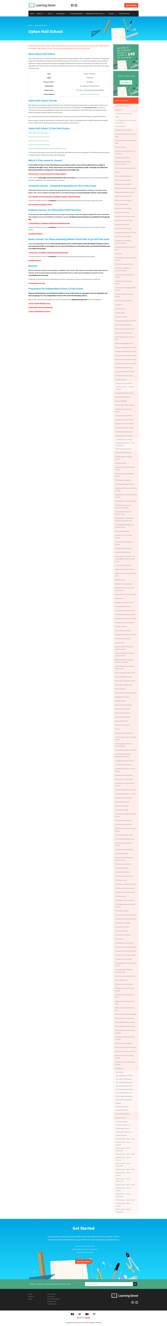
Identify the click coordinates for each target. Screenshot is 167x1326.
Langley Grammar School (123, 548)
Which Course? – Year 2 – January (123, 1143)
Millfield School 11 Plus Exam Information (125, 589)
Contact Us (119, 305)
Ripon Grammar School (123, 713)
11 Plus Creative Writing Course (39, 303)
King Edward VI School (122, 531)
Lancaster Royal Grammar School (123, 543)
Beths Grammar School (123, 180)
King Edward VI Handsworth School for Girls (124, 526)
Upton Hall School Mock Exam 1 (38, 133)
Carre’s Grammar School (123, 236)
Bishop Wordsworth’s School (124, 192)
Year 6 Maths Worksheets (124, 1100)
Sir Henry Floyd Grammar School (126, 750)
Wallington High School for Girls (124, 996)
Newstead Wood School (123, 606)
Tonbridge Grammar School (124, 943)
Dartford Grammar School (123, 333)
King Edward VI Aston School (124, 484)
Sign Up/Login (131, 5)
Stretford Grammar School (124, 849)
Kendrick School (120, 463)
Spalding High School (122, 802)
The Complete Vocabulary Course (40, 204)
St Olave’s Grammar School (124, 835)
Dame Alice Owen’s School (123, 325)
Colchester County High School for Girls (125, 289)
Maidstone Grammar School (124, 569)
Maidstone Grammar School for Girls (125, 574)
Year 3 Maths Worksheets (124, 1079)
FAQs (117, 117)
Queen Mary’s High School (123, 685)
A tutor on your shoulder (124, 113)
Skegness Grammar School (124, 775)
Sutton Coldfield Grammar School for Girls (124, 859)
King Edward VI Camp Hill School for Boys (126, 489)
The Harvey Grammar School (124, 888)
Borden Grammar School (123, 196)
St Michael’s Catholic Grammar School (125, 829)
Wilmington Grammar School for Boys (125, 1031)
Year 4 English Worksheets (124, 1082)
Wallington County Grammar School (124, 989)
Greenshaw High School (123, 397)
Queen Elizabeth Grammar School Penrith (124, 648)
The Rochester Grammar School (125, 919)
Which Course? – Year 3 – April (125, 1154)
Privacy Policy (119, 643)
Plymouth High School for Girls (125, 635)
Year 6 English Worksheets (124, 1096)
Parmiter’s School (121, 626)
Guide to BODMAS (121, 401)
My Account (119, 598)
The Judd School (120, 896)
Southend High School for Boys (125, 790)
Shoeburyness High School (124, 733)
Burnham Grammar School (124, 220)
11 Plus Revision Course (36, 283)
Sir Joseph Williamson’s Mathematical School (123, 755)
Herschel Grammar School (124, 416)
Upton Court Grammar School (125, 976)
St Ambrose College (121, 806)
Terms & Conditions (121, 868)
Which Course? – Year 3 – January (123, 1158)
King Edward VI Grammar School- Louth (123, 513)
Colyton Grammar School (123, 301)
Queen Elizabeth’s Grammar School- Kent (124, 667)
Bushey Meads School (122, 224)
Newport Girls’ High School (124, 602)
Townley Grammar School (123, 959)
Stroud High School (121, 853)
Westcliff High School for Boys (125, 1022)
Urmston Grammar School (124, 984)
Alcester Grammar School (123, 130)
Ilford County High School (123, 432)
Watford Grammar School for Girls (125, 1009)
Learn (50, 14)
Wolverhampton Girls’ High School (124, 1056)
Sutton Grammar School (123, 864)
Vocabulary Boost (34, 260)
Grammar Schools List (123, 1125)
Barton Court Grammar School (125, 168)
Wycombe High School (122, 1114)
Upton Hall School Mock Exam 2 (38, 137)
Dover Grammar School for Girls (125, 359)
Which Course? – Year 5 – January (123, 1189)
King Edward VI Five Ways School (125, 501)
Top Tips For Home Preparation (125, 947)
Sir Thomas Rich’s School (123, 765)
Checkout (118, 254)
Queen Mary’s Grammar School (125, 681)
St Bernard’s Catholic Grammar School (125, 815)
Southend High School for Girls (125, 794)
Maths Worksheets (122, 1110)
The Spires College (121, 931)
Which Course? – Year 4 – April (125, 1169)
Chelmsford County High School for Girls (125, 259)
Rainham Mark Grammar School (125, 693)
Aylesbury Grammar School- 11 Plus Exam (125, 152)
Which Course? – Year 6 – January (123, 1204)
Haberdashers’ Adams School (124, 405)
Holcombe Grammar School (124, 428)
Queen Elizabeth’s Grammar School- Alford (124, 654)
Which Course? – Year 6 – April (125, 1200)
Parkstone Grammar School (124, 623)
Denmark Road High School (124, 343)
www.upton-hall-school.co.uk (89, 94)
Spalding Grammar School (123, 798)
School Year (119, 1072)
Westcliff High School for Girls (125, 1026)
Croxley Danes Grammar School (125, 321)
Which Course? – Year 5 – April (125, 1185)
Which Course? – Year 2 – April (125, 1139)
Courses (111, 14)
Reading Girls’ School (122, 697)
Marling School (120, 580)
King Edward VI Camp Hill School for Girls (126, 496)
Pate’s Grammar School (123, 631)
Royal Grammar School (122, 717)
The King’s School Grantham (124, 900)
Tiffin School (119, 939)
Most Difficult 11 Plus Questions (125, 594)
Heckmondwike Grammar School (123, 410)
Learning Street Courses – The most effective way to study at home (125, 558)
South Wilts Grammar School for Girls (124, 784)
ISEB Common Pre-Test (123, 449)
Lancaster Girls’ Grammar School (123, 536)
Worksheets (61, 14)
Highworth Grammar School (124, 424)
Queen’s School (120, 689)
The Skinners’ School (122, 927)
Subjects (118, 1103)
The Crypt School (121, 880)
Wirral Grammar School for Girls (125, 1051)
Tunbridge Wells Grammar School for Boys (124, 971)
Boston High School (121, 204)
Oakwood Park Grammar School (125, 618)
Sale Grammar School (122, 725)
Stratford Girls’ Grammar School (123, 844)
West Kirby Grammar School (124, 1018)
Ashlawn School (120, 147)
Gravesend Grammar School (124, 393)
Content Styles (120, 309)
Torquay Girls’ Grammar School (125, 955)
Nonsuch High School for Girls (125, 610)
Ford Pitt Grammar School (124, 376)
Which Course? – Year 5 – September (123, 1195)
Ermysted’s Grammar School (124, 371)
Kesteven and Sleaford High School (124, 475)
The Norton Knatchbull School (125, 915)
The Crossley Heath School (124, 876)
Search (117, 729)
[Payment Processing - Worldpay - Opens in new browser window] (83, 1317)
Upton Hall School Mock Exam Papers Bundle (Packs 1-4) (47, 149)
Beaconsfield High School (123, 176)
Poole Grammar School (123, 639)
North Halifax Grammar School (125, 614)
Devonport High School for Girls (125, 351)
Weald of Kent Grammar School (125, 1014)
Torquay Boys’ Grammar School (125, 951)
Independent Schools (123, 1128)
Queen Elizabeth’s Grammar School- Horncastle (124, 661)
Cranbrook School (121, 317)
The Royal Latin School (122, 923)
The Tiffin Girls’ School (122, 935)
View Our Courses (83, 1261)
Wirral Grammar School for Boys (126, 1047)
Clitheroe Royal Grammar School (123, 282)
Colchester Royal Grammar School (124, 295)
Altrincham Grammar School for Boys (126, 135)
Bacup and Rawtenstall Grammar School (122, 163)
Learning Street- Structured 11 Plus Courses (126, 121)
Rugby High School (121, 721)
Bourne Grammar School (123, 208)
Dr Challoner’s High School (124, 368)
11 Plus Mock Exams (76, 14)
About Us (40, 14)
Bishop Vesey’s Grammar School (125, 188)
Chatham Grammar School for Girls (125, 248)
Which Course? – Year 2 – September (123, 1149)
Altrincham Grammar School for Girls (126, 142)
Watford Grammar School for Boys (125, 1002)
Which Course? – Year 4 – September (123, 1180)
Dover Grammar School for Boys (125, 355)
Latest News (51, 1294)
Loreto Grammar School (123, 565)
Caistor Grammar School (123, 228)
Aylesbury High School (122, 158)
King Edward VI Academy (123, 480)
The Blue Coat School (122, 872)
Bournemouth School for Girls (125, 216)
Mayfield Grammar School (123, 584)
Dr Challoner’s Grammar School (125, 363)
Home (32, 14)
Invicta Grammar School (123, 452)
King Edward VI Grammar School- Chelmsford (123, 506)
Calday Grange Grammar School (125, 233)
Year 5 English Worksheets (124, 1089)
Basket (117, 172)
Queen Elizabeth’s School (123, 677)
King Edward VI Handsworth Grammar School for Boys (124, 519)
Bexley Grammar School (123, 184)
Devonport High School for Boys (125, 347)
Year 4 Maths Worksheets (124, 1086)
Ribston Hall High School (123, 705)
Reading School (120, 701)
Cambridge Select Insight (124, 439)
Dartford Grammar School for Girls (125, 338)
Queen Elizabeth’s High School (125, 673)
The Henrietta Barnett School (125, 892)
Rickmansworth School (123, 709)
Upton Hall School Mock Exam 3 (38, 141)
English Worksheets (122, 1106)
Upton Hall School (121, 980)
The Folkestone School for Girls (125, 884)
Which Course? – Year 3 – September (123, 1164)
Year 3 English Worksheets (124, 1076)
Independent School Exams (95, 14)
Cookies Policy (120, 313)
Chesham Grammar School (124, 264)
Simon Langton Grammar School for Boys (123, 745)
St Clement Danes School (123, 824)
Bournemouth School (122, 212)
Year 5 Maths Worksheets (124, 1093)
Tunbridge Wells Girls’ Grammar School (125, 964)
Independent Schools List (124, 1132)
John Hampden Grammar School (123, 458)
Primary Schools (121, 1135)
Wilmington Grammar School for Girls (125, 1038)
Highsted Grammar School (124, 420)
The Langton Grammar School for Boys (125, 905)
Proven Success (121, 126)
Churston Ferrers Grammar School (124, 276)
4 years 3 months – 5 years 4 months (125, 388)
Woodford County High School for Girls (125, 1063)
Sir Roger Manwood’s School (124, 761)
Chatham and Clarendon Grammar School (123, 242)
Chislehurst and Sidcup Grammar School (122, 269)
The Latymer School (122, 911)
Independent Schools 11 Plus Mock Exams (125, 444)
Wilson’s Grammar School (123, 1043)
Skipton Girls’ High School (123, 779)
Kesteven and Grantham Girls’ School (125, 468)
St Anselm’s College (121, 810)
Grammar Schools (122, 1121)
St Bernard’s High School (123, 820)
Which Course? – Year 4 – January (123, 1174)
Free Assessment (120, 380)
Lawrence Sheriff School (123, 552)
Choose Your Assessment (124, 383)
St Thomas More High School (124, 839)
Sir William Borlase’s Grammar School (125, 770)
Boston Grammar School (123, 200)
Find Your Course (124, 14)
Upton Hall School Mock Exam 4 (38, 145)
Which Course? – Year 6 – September (123, 1210)
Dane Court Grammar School (124, 329)
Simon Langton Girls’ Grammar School (125, 738)
